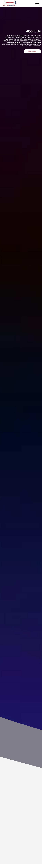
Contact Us (32, 51)
